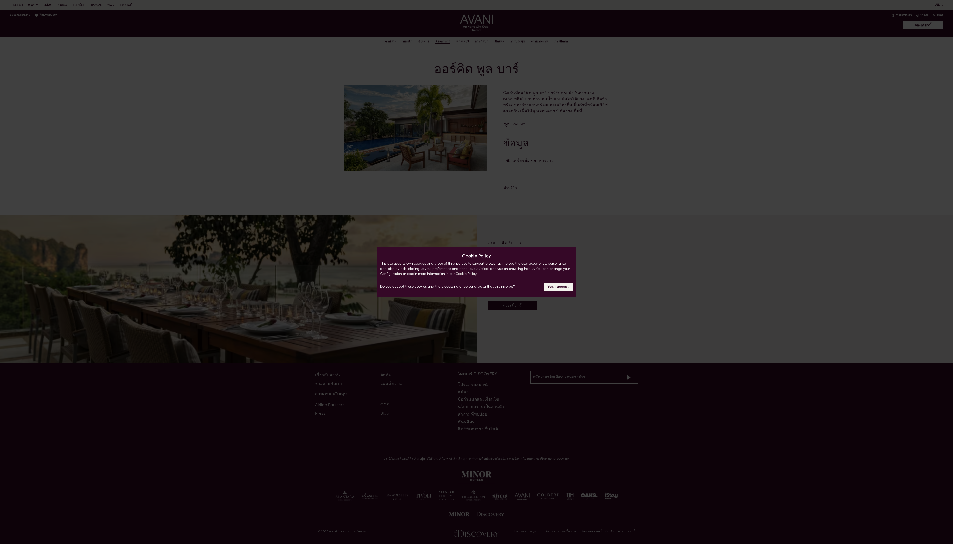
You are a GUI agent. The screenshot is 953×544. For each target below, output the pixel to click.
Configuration (391, 274)
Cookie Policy (466, 274)
